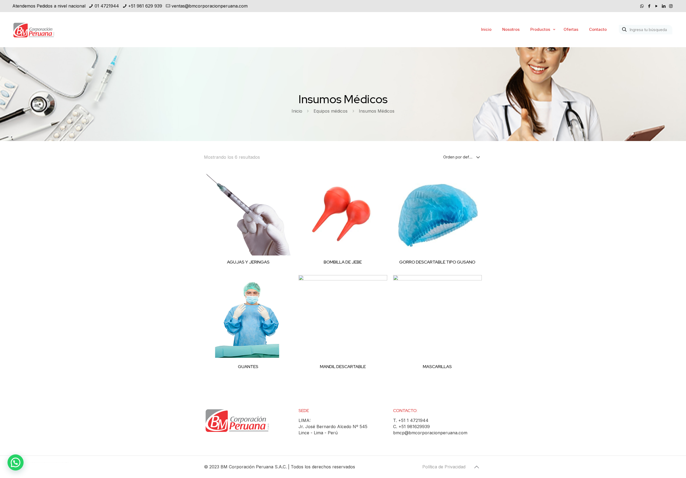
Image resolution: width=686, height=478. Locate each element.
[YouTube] (656, 6)
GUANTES (248, 366)
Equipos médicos (331, 111)
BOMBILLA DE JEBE (343, 262)
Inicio (297, 111)
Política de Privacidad (443, 466)
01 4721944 (107, 6)
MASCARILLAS (437, 366)
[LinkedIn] (663, 6)
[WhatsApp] (642, 6)
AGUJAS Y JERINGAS (248, 262)
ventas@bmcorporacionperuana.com (210, 6)
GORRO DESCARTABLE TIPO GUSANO (437, 262)
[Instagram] (671, 6)
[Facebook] (649, 6)
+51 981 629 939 (145, 6)
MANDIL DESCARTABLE (343, 366)
